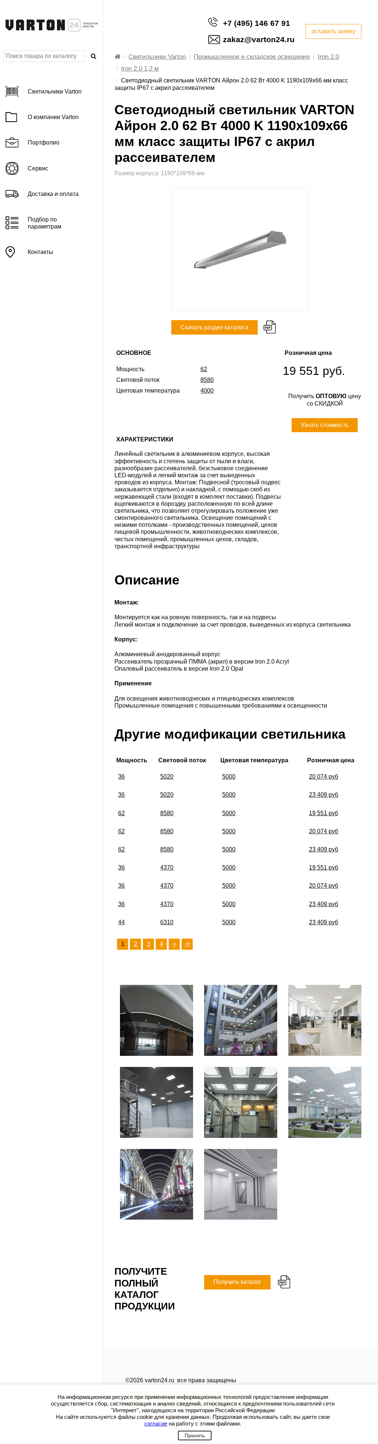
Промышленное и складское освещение (252, 56)
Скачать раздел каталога (214, 327)
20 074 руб (323, 776)
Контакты (40, 252)
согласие (155, 1423)
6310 (166, 922)
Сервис (38, 168)
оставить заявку (333, 31)
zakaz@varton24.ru (259, 39)
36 (121, 776)
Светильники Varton (157, 56)
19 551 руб (323, 813)
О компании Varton (53, 117)
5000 (229, 776)
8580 (166, 813)
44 (121, 922)
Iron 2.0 (328, 56)
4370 (166, 867)
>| (187, 944)
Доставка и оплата (53, 194)
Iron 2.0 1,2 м (140, 68)
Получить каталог (237, 1282)
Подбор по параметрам (44, 223)
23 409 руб (323, 795)
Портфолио (43, 142)
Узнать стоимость (324, 425)
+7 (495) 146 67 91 (256, 23)
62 (121, 813)
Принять (195, 1435)
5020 (166, 776)
